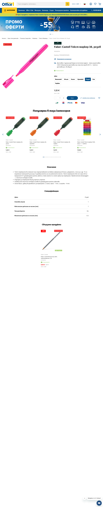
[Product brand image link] (57, 43)
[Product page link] (16, 126)
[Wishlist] (95, 4)
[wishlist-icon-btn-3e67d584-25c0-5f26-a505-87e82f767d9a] (99, 98)
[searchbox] (42, 4)
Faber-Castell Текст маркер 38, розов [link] (59, 38)
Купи (72, 98)
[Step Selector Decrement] (56, 98)
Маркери (34, 38)
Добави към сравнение (88, 98)
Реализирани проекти (62, 10)
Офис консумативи (13, 38)
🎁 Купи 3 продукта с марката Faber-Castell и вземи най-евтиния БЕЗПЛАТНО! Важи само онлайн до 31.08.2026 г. (51, 14)
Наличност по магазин (64, 59)
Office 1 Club (29, 10)
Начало (4, 38)
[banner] (51, 23)
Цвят (55, 76)
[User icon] (90, 4)
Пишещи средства (25, 38)
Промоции (21, 10)
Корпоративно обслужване (78, 10)
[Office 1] (8, 4)
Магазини (38, 10)
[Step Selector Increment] (63, 98)
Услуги (51, 10)
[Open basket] (99, 4)
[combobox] (76, 4)
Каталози (45, 10)
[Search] (67, 4)
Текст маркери (43, 38)
